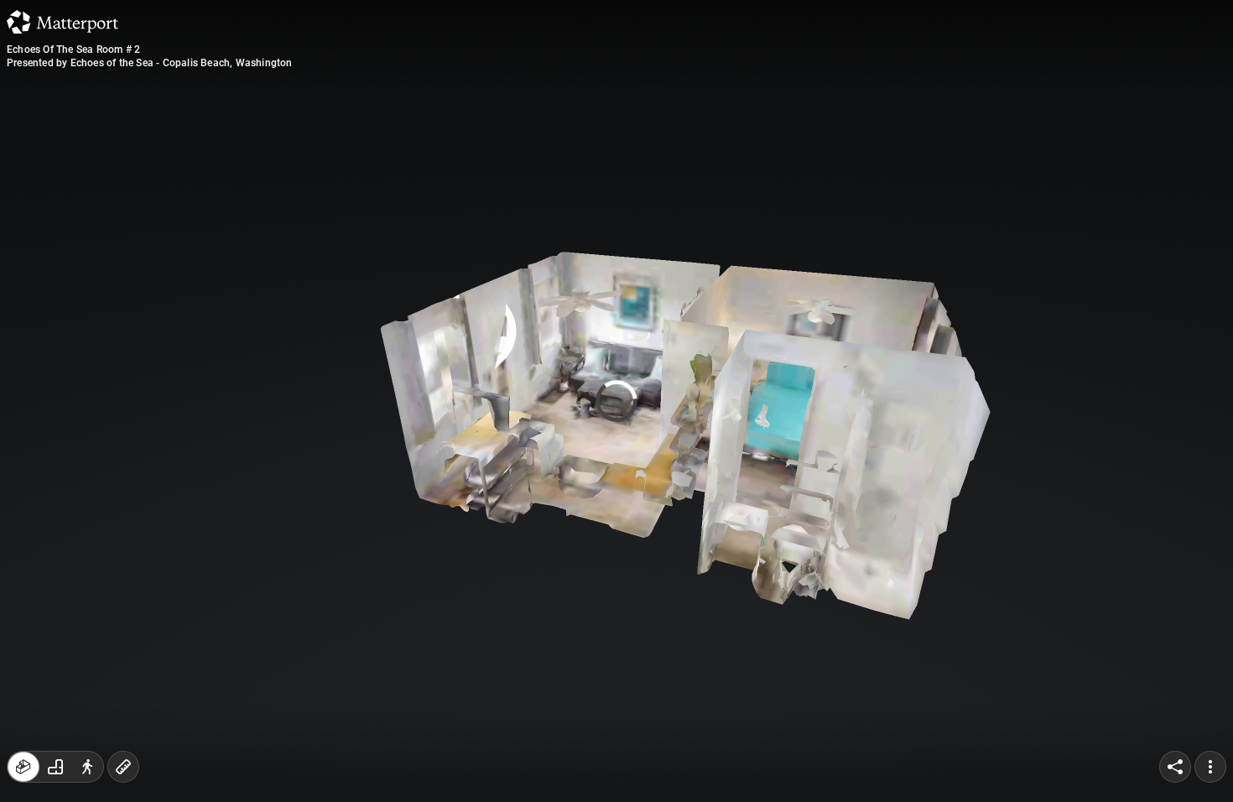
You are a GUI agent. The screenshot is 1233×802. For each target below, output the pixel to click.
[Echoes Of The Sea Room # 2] (616, 401)
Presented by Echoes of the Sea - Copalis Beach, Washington (150, 63)
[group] (55, 767)
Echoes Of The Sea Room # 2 (73, 49)
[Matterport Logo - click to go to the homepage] (62, 22)
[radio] (23, 767)
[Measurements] (123, 767)
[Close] (821, 145)
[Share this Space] (1175, 767)
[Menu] (1210, 767)
